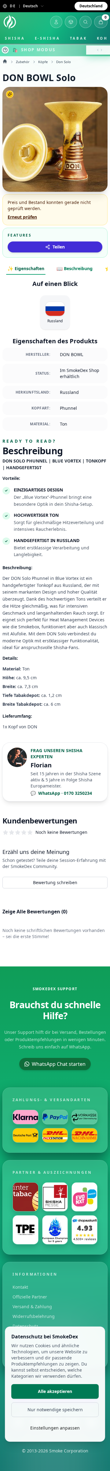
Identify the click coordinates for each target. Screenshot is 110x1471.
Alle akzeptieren (55, 1391)
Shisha (15, 38)
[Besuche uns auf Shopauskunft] (84, 1230)
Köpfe (43, 61)
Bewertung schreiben (55, 882)
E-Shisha (47, 38)
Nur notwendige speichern (55, 1409)
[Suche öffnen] (85, 22)
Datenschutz (25, 1326)
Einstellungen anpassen (55, 1428)
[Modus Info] (5, 50)
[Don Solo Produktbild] (55, 139)
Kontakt (20, 1287)
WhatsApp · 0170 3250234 (61, 793)
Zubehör (23, 61)
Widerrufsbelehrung (34, 1316)
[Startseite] (9, 22)
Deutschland (91, 6)
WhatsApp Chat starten (59, 1064)
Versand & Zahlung (32, 1306)
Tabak (78, 38)
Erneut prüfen (22, 217)
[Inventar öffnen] (71, 22)
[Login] (56, 22)
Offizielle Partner (30, 1297)
